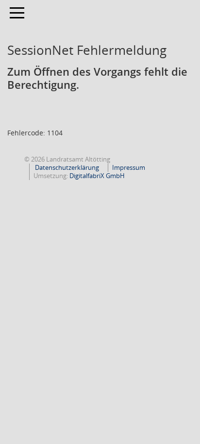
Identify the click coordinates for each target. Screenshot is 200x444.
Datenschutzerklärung (66, 167)
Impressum (128, 167)
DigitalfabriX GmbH (97, 175)
